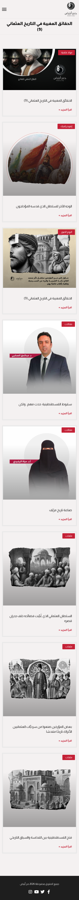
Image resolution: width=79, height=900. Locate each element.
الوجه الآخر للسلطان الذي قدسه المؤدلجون (44, 206)
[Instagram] (30, 892)
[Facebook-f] (49, 892)
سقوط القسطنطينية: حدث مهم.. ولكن (45, 404)
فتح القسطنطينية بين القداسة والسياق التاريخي (41, 837)
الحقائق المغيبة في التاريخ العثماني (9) (48, 100)
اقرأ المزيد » (65, 109)
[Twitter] (43, 892)
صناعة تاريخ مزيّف (60, 510)
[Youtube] (36, 892)
